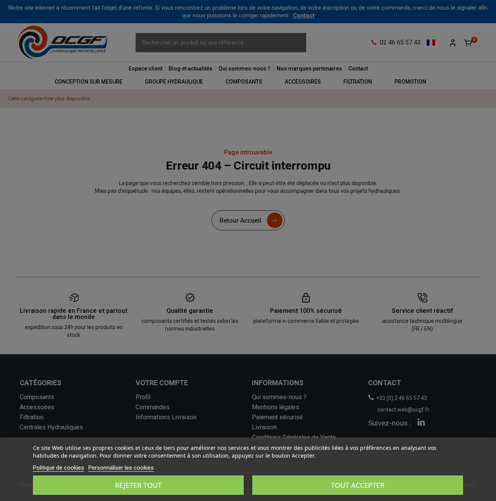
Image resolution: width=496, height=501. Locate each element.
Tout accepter (357, 485)
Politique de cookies (58, 467)
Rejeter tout (138, 485)
